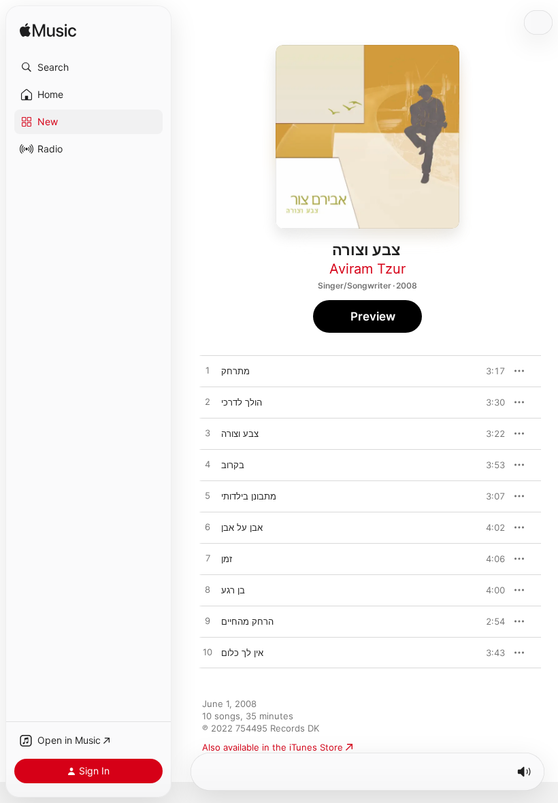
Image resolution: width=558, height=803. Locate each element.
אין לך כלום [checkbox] (242, 652)
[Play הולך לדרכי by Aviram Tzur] (207, 402)
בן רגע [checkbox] (233, 590)
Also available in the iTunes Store (272, 747)
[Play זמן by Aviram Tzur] (207, 559)
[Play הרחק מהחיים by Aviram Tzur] (207, 621)
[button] (88, 67)
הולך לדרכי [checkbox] (241, 402)
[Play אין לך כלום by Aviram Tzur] (207, 652)
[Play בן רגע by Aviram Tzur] (207, 590)
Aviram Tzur (367, 269)
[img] (48, 31)
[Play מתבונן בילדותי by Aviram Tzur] (207, 496)
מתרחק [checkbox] (235, 370)
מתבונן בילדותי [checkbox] (248, 496)
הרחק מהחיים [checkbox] (247, 621)
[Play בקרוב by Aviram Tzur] (207, 465)
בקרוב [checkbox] (232, 464)
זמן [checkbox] (226, 558)
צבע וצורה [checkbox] (240, 433)
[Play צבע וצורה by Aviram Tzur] (207, 433)
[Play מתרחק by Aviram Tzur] (207, 371)
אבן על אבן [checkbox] (242, 527)
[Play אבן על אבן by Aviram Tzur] (207, 527)
